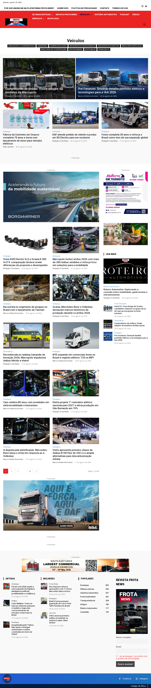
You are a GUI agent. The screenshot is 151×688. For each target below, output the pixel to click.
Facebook (127, 679)
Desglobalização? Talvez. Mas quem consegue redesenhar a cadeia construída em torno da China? (23, 629)
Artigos (14, 600)
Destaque (82, 85)
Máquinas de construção (53, 49)
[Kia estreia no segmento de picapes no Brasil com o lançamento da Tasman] (26, 287)
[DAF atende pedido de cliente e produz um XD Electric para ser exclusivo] (75, 115)
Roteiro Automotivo (111, 286)
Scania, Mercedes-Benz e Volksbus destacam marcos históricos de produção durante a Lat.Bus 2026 (73, 309)
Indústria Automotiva (108, 46)
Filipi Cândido (8, 147)
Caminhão (42, 46)
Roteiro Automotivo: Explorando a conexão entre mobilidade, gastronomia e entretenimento (125, 292)
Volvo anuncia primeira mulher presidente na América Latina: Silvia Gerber (59, 619)
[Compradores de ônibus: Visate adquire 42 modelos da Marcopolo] (39, 78)
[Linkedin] (146, 6)
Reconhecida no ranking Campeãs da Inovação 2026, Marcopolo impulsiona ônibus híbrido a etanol (24, 357)
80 (30, 471)
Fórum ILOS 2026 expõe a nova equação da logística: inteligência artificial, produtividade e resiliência (23, 590)
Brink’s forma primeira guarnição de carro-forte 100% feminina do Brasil (60, 603)
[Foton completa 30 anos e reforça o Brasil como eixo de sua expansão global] (125, 115)
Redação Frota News (60, 141)
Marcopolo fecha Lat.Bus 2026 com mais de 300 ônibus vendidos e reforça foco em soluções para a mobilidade (76, 262)
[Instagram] (142, 6)
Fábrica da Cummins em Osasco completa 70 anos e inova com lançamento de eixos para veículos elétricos (22, 139)
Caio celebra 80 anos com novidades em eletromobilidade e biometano (26, 404)
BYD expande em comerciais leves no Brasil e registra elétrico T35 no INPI (74, 356)
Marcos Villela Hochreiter (13, 313)
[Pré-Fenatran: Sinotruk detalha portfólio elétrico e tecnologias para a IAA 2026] (112, 78)
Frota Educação (120, 303)
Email (118, 647)
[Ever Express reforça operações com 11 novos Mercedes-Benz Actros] (44, 586)
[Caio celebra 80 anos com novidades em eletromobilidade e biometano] (26, 383)
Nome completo (123, 637)
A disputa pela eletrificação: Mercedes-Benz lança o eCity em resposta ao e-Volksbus (25, 452)
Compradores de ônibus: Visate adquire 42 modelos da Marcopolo (129, 324)
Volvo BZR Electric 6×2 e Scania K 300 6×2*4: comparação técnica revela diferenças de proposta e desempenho (25, 262)
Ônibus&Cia (104, 49)
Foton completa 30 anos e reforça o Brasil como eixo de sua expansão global (125, 136)
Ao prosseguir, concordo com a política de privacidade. (131, 657)
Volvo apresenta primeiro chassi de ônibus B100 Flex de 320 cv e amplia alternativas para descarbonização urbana (73, 454)
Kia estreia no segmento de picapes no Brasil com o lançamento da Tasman (25, 308)
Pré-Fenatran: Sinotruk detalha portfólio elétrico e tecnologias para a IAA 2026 (131, 337)
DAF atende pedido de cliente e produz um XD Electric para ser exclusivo (74, 136)
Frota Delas (53, 584)
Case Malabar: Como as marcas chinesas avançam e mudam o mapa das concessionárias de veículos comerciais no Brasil (23, 609)
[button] (144, 24)
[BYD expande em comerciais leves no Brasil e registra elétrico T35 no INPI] (76, 335)
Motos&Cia (90, 49)
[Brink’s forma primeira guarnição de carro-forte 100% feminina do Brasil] (44, 601)
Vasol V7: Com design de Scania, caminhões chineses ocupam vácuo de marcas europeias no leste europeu (130, 309)
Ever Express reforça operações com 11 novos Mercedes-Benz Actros (60, 589)
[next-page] (36, 471)
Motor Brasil (75, 49)
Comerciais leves (58, 46)
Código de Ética (138, 686)
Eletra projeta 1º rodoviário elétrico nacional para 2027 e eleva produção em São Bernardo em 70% (75, 405)
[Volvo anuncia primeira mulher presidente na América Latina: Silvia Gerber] (44, 615)
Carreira (52, 613)
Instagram (143, 679)
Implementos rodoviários (82, 46)
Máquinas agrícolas (132, 46)
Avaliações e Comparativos (22, 46)
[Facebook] (119, 678)
